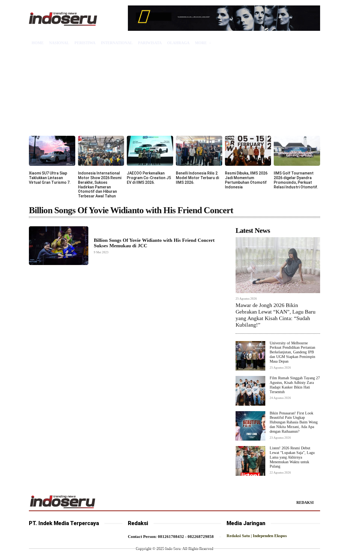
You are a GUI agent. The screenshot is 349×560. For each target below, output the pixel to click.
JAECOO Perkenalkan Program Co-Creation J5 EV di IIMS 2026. (149, 178)
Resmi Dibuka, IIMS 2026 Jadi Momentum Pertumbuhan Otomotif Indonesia (246, 180)
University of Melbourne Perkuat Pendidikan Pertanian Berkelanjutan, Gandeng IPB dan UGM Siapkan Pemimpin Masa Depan (292, 352)
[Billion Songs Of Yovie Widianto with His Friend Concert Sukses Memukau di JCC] (58, 245)
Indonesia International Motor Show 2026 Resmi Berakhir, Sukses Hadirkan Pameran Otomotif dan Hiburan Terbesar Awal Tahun (99, 184)
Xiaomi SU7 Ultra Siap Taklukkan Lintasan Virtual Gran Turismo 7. (50, 178)
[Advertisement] (174, 95)
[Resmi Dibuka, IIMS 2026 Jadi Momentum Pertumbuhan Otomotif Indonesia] (248, 151)
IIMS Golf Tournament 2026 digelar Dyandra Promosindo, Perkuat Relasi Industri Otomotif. (296, 180)
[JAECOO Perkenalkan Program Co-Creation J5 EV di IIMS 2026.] (150, 151)
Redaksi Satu (238, 536)
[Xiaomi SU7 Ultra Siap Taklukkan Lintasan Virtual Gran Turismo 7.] (52, 151)
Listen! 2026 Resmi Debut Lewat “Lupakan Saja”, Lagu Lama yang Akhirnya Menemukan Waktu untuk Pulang (292, 457)
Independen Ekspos (270, 536)
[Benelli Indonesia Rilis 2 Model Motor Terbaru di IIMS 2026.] (199, 151)
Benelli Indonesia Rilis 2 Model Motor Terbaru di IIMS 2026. (197, 178)
